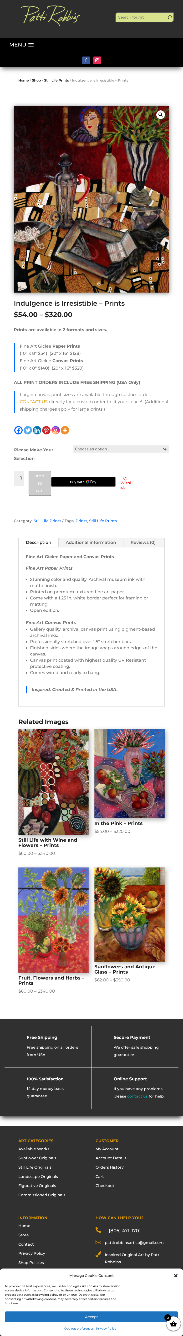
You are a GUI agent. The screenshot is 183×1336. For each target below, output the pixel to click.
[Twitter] (28, 430)
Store (23, 1235)
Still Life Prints (56, 80)
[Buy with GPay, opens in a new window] (83, 482)
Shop (36, 80)
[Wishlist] (84, 733)
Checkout (105, 1185)
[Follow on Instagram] (97, 60)
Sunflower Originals (37, 1158)
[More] (65, 430)
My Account (107, 1149)
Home (23, 80)
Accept (91, 1317)
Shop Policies (31, 1262)
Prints (81, 521)
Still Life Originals (34, 1167)
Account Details (111, 1158)
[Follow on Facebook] (86, 60)
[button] (175, 1275)
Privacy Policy (106, 1328)
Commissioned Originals (41, 1195)
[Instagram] (55, 430)
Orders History (110, 1167)
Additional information (91, 542)
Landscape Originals (38, 1176)
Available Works (33, 1149)
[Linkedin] (37, 430)
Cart (100, 1176)
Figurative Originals (37, 1185)
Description (38, 542)
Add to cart (40, 483)
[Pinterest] (46, 430)
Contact (26, 1244)
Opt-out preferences (79, 1328)
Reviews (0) (143, 542)
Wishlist (125, 485)
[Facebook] (18, 430)
